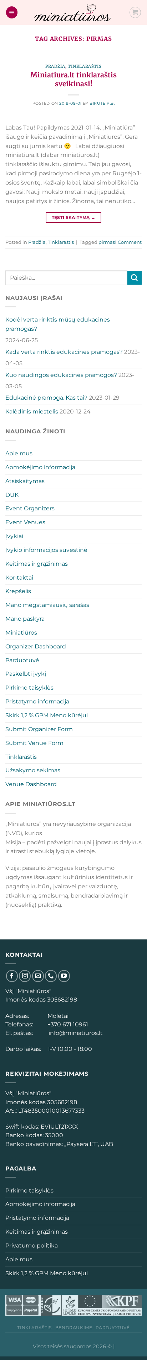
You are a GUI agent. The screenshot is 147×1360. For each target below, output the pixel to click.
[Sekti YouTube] (64, 976)
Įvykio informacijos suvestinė (46, 549)
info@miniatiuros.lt (75, 1032)
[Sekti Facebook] (12, 976)
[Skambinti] (51, 976)
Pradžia (55, 66)
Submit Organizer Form (39, 729)
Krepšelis (18, 590)
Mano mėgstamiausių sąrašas (47, 604)
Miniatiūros (21, 632)
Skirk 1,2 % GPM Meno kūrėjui (46, 715)
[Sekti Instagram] (25, 976)
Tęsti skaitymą (74, 217)
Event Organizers (30, 508)
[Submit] (134, 278)
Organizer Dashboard (35, 646)
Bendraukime (73, 1327)
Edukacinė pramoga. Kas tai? (46, 397)
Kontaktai (19, 577)
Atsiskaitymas (25, 480)
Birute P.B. (102, 103)
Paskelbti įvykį (25, 673)
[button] (11, 12)
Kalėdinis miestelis (31, 411)
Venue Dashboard (31, 784)
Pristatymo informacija (37, 701)
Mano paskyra (25, 618)
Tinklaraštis (85, 66)
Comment (128, 242)
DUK (12, 494)
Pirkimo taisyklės (29, 687)
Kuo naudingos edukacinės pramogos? (61, 374)
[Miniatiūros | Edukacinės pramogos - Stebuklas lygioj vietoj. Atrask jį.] (73, 12)
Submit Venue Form (34, 742)
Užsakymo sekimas (32, 770)
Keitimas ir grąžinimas (36, 563)
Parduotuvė (22, 660)
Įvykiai (14, 535)
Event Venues (25, 522)
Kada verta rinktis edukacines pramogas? (64, 351)
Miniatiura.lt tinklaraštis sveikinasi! (73, 79)
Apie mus (18, 453)
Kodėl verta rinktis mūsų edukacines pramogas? (57, 324)
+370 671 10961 (66, 1024)
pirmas (106, 242)
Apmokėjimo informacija (40, 467)
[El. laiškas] (38, 976)
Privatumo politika (31, 1245)
